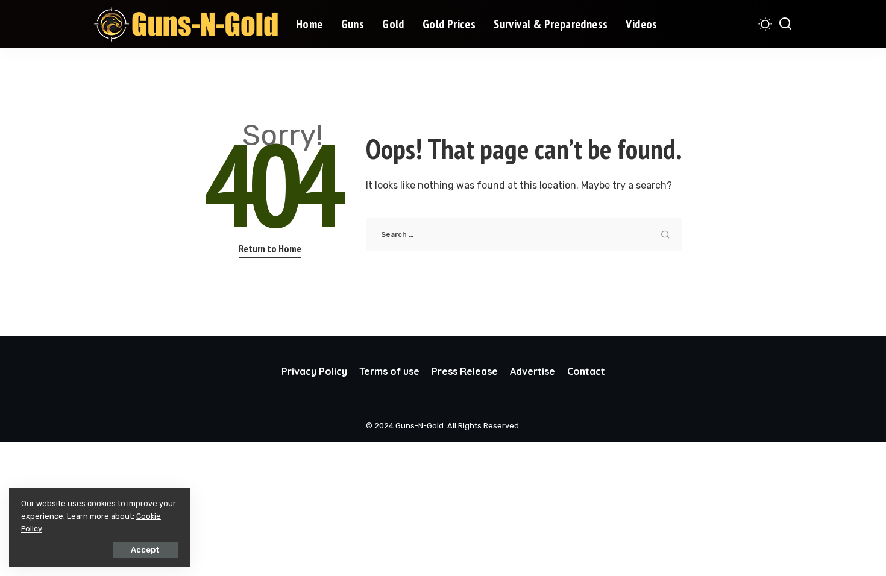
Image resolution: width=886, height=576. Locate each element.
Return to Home (270, 248)
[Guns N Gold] (185, 24)
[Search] (785, 24)
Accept (145, 549)
